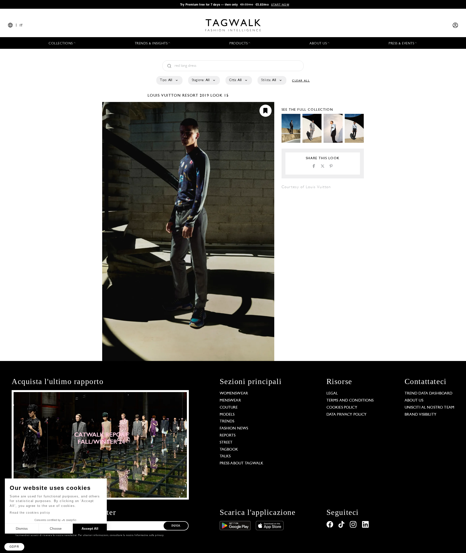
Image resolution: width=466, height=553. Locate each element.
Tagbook (229, 450)
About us (414, 400)
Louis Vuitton (165, 96)
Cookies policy (341, 408)
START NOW (280, 4)
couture (229, 408)
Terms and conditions (350, 400)
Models (227, 415)
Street (226, 442)
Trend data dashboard (429, 393)
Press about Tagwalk (242, 463)
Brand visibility (420, 415)
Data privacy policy (346, 415)
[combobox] (169, 80)
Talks (225, 456)
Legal (332, 393)
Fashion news (234, 428)
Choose (56, 528)
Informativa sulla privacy (149, 535)
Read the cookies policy (30, 512)
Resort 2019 (195, 96)
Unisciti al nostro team (429, 408)
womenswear (234, 393)
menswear (230, 400)
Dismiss (22, 528)
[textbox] (169, 80)
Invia (175, 526)
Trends (227, 421)
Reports (228, 435)
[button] (14, 547)
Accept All (90, 528)
